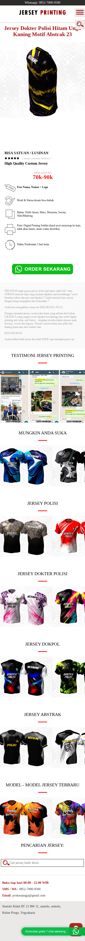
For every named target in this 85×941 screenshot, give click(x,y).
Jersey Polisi (42, 503)
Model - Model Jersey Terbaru (42, 784)
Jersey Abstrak (42, 714)
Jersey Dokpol (42, 643)
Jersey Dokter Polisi (43, 573)
